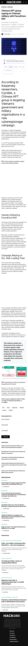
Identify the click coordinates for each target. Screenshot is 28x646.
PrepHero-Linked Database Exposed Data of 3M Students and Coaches (13, 600)
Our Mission (13, 637)
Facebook (11, 400)
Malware (22, 407)
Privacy (16, 597)
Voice (4, 69)
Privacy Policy (13, 639)
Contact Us (12, 635)
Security (3, 540)
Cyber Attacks (9, 540)
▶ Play (10, 66)
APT (3, 407)
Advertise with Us (14, 641)
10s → (16, 66)
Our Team (12, 633)
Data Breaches (8, 597)
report (7, 320)
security (4, 410)
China (8, 407)
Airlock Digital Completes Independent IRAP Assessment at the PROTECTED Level (13, 483)
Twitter (5, 402)
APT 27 (3, 135)
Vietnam (11, 410)
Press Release (4, 480)
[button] (2, 2)
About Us (12, 631)
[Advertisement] (14, 180)
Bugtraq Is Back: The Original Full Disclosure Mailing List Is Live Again (13, 527)
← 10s (5, 66)
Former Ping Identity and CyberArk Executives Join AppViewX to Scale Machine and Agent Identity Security (13, 494)
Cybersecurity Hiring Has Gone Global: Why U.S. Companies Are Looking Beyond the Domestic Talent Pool (13, 465)
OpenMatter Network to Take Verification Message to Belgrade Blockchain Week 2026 (13, 505)
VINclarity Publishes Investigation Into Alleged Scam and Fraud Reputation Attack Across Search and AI (13, 516)
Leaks (13, 597)
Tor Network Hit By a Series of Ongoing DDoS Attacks (11, 562)
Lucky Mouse (21, 133)
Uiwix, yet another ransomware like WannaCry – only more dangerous (13, 544)
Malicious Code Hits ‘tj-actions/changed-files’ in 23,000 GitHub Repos (12, 582)
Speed (20, 66)
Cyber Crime (14, 540)
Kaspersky (14, 407)
